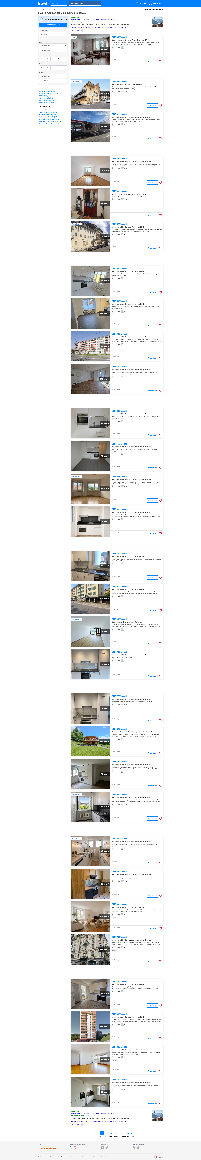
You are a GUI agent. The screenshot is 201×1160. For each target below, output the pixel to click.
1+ (48, 59)
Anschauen (152, 61)
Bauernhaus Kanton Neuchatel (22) (49, 124)
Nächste (129, 1133)
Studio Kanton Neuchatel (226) (48, 117)
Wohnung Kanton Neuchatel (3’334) (49, 110)
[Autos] (75, 1148)
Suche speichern (53, 24)
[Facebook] (102, 1148)
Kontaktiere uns (94, 1157)
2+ (53, 59)
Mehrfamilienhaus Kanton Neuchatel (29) (51, 121)
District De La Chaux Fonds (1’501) (49, 93)
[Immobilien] (71, 1148)
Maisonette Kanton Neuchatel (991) (49, 112)
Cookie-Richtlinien (75, 1157)
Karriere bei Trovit (50, 1157)
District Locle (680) (44, 96)
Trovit (39, 10)
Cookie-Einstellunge (106, 1157)
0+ (42, 59)
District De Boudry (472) (46, 98)
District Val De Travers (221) (47, 100)
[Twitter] (106, 1148)
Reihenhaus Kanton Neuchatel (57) (49, 119)
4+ (64, 59)
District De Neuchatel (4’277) (47, 91)
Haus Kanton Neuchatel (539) (48, 114)
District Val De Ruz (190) (46, 103)
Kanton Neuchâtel (49, 10)
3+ (59, 59)
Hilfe (58, 1157)
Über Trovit (41, 1157)
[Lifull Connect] (47, 1148)
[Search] (98, 3)
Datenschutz (64, 1157)
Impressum (85, 1157)
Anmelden (157, 3)
